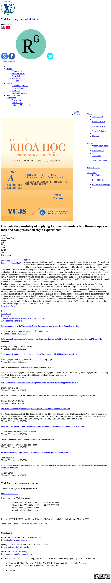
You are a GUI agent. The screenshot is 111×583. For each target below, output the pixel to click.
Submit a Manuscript (21, 105)
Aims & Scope (18, 76)
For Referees (17, 102)
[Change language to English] (3, 28)
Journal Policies (18, 78)
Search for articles (19, 93)
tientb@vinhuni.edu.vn (17, 540)
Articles (9, 83)
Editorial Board (18, 73)
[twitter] (50, 59)
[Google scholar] (4, 59)
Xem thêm (6, 306)
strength (32, 318)
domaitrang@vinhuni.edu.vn (19, 554)
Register (77, 114)
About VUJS (17, 71)
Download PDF (8, 261)
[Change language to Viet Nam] (8, 28)
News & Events (13, 95)
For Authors (17, 100)
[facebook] (12, 59)
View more (6, 313)
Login (76, 112)
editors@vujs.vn (22, 568)
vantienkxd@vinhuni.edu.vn (19, 547)
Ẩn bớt (14, 306)
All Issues (16, 90)
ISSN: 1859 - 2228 (9, 493)
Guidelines (11, 98)
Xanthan (4, 318)
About (9, 68)
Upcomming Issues (20, 85)
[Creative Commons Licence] (102, 578)
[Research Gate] (31, 59)
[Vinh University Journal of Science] (8, 14)
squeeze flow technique (18, 318)
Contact (15, 81)
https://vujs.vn (22, 570)
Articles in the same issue (12, 321)
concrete (40, 318)
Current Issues (18, 88)
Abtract (27, 260)
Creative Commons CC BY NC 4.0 (36, 524)
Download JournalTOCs (11, 263)
